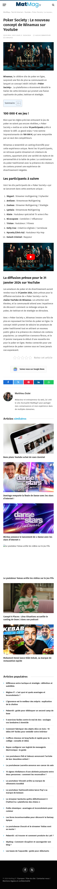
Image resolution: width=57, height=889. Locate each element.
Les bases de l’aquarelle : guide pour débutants (27, 851)
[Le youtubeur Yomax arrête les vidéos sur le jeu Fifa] (28, 560)
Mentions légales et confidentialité (16, 881)
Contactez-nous (43, 878)
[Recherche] (53, 5)
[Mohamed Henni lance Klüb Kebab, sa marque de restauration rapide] (28, 639)
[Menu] (4, 5)
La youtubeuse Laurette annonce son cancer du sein (30, 765)
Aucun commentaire (43, 35)
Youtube (28, 12)
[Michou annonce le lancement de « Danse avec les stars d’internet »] (28, 518)
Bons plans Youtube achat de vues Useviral (24, 457)
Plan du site (30, 878)
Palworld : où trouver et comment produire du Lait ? (30, 835)
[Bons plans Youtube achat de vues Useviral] (28, 439)
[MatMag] (28, 5)
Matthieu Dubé (22, 393)
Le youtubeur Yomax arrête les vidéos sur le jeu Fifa (28, 578)
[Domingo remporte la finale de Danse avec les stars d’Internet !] (28, 477)
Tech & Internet (17, 12)
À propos (21, 878)
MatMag (6, 12)
